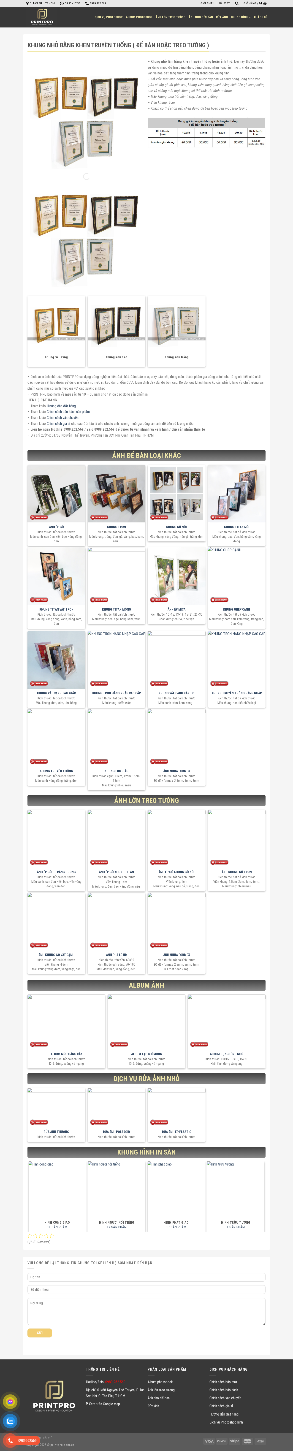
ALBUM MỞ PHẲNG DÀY (66, 1054)
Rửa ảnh (222, 17)
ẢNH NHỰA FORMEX (176, 771)
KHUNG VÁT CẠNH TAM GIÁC (56, 693)
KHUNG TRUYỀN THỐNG (56, 771)
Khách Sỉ (260, 17)
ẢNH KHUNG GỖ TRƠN (237, 872)
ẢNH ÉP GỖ (56, 527)
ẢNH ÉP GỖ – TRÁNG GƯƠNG (56, 872)
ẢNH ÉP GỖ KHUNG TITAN (116, 872)
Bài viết (224, 3)
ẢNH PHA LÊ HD (116, 955)
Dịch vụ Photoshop (108, 17)
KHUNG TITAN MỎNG (116, 609)
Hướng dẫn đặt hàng (61, 406)
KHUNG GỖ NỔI (176, 527)
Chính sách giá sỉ (58, 423)
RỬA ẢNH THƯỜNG (56, 1132)
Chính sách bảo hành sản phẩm (68, 412)
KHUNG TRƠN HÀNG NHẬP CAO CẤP (116, 693)
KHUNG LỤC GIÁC (116, 771)
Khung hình (239, 17)
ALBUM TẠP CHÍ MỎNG (146, 1054)
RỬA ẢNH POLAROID (116, 1132)
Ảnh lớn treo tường (171, 17)
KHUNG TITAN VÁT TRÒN (56, 609)
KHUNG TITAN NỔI (236, 527)
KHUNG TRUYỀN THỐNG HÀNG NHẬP (237, 693)
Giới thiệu (207, 3)
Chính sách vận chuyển (63, 418)
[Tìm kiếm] (237, 3)
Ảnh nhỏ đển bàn (201, 17)
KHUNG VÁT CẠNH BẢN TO (176, 693)
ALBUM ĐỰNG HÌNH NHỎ (226, 1054)
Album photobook (139, 17)
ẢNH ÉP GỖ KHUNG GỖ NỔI (176, 872)
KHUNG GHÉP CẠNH (236, 609)
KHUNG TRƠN (116, 527)
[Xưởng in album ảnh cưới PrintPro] (43, 17)
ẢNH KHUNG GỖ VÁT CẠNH (56, 955)
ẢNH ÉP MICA (176, 609)
